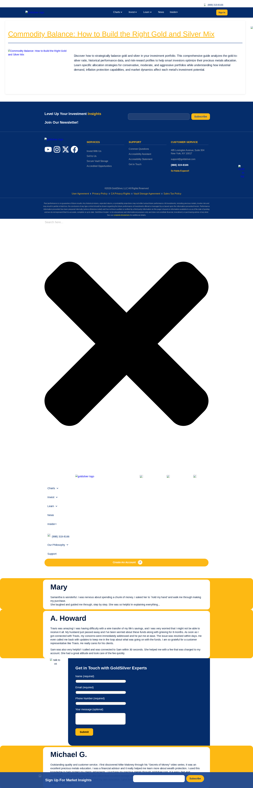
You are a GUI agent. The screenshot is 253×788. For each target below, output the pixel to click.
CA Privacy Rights (120, 193)
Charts (116, 12)
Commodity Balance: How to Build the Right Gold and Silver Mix (111, 34)
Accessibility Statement (140, 159)
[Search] (45, 466)
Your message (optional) (89, 709)
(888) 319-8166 (215, 5)
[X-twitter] (65, 149)
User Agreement (80, 193)
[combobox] (64, 222)
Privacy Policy (100, 193)
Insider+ (174, 12)
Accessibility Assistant (140, 154)
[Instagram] (57, 149)
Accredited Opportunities (99, 166)
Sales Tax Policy (172, 193)
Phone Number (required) (90, 698)
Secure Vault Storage (97, 161)
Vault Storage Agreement (147, 193)
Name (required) (84, 676)
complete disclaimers (121, 215)
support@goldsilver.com (183, 159)
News (161, 12)
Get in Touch (135, 164)
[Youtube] (48, 149)
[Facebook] (74, 149)
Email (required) (84, 687)
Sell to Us (91, 156)
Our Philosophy (56, 544)
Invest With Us (94, 151)
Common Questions (139, 149)
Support (52, 553)
